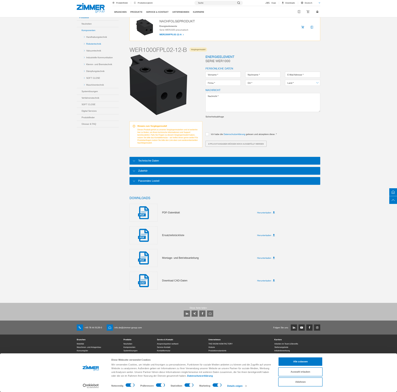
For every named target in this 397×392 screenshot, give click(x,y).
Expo (274, 3)
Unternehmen (180, 11)
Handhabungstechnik (96, 37)
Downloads (290, 3)
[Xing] (195, 313)
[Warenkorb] (308, 11)
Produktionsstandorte (217, 351)
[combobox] (309, 3)
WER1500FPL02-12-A (170, 34)
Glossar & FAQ (89, 124)
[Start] (91, 8)
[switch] (160, 385)
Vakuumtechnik (93, 50)
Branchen (120, 11)
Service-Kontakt (163, 347)
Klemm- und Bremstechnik (99, 64)
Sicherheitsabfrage (214, 116)
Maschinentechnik (95, 85)
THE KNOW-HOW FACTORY (220, 344)
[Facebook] (202, 313)
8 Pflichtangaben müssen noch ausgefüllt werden (236, 144)
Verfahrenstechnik (90, 98)
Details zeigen (235, 386)
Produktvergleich (145, 3)
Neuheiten (87, 24)
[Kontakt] (393, 192)
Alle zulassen (300, 361)
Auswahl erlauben (300, 371)
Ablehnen (300, 382)
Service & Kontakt (157, 11)
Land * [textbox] (291, 83)
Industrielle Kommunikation (99, 57)
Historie (211, 347)
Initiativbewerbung (282, 351)
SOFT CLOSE (93, 78)
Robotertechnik (93, 44)
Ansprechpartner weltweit (167, 344)
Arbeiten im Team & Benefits (286, 344)
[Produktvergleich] (299, 11)
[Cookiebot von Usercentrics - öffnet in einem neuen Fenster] (90, 386)
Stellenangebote (281, 347)
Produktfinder (122, 3)
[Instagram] (317, 327)
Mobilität (80, 344)
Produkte (136, 11)
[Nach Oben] (393, 200)
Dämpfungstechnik (95, 71)
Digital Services (89, 111)
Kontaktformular (163, 351)
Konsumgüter (82, 351)
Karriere (198, 11)
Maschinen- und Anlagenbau (89, 347)
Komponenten (88, 30)
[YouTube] (302, 327)
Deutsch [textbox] (308, 3)
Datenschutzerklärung (200, 375)
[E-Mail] (210, 313)
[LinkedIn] (187, 313)
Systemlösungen (90, 91)
